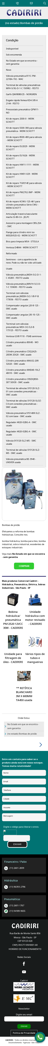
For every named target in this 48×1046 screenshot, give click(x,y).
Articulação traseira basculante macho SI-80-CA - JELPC (21, 215)
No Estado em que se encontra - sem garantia (22, 62)
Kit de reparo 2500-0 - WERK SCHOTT (20, 120)
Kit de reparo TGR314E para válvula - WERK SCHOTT (24, 185)
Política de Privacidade (24, 1032)
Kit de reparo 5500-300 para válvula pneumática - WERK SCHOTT (24, 129)
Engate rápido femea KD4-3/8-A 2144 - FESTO (22, 102)
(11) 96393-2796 (17, 886)
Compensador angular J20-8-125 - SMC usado (23, 307)
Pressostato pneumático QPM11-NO (22, 111)
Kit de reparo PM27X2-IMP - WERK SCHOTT (23, 194)
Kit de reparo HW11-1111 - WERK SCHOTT (22, 166)
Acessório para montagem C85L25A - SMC (23, 225)
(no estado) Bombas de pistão (24, 23)
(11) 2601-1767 (16, 905)
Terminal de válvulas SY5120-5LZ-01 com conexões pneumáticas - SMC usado (23, 391)
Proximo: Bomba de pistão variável (40, 745)
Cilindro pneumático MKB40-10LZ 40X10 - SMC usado (23, 371)
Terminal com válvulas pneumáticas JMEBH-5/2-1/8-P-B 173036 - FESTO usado (22, 296)
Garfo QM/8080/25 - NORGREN (21, 94)
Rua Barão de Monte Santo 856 (25, 933)
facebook (24, 964)
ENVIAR (17, 844)
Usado (9, 268)
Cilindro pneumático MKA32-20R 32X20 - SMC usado (22, 362)
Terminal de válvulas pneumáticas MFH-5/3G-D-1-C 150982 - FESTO (23, 87)
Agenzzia (26, 1042)
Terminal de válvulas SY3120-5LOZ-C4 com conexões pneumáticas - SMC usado (24, 404)
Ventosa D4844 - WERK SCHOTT (22, 247)
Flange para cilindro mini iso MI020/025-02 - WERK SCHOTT (21, 234)
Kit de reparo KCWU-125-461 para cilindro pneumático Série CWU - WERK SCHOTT (23, 204)
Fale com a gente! (40, 1037)
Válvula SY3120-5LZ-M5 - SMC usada (21, 442)
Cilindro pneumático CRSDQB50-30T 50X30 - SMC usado (22, 381)
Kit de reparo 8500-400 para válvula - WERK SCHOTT (24, 139)
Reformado (11, 253)
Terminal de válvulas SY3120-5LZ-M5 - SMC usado (23, 451)
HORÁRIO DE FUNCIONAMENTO (25, 949)
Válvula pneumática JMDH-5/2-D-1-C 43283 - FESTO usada (23, 276)
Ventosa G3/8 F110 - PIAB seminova (23, 336)
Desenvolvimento (15, 1042)
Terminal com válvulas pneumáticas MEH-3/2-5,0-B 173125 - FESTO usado (20, 327)
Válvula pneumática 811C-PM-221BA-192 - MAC (21, 77)
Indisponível (12, 48)
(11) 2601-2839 (16, 868)
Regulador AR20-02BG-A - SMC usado (21, 424)
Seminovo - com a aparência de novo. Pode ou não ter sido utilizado (23, 261)
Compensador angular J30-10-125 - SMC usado (23, 316)
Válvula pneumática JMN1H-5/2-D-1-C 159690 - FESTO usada (23, 285)
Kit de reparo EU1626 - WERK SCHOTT (20, 157)
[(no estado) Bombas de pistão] (24, 14)
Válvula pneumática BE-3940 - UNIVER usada (21, 461)
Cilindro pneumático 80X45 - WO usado (22, 344)
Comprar (24, 566)
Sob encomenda (14, 54)
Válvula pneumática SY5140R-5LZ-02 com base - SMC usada (23, 415)
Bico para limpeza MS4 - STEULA (22, 241)
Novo (8, 69)
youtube (24, 972)
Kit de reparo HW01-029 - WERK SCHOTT (22, 175)
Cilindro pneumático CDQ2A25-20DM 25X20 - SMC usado (21, 353)
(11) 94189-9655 (17, 910)
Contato (31, 3)
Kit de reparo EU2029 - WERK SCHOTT (20, 148)
